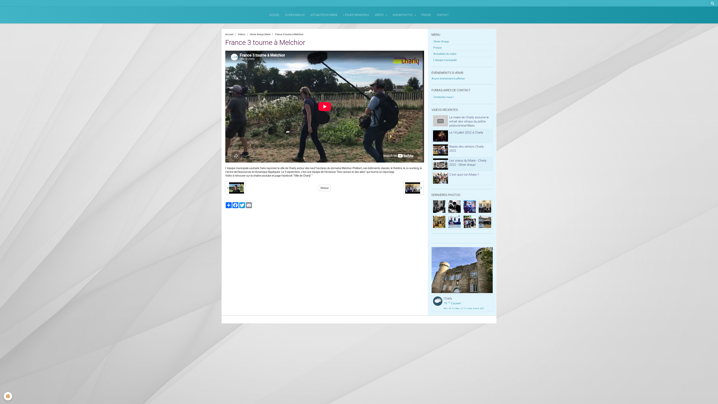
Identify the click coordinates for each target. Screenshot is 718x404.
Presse (426, 14)
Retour (325, 187)
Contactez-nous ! (443, 97)
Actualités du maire (324, 14)
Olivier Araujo (295, 14)
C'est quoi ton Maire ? (464, 174)
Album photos (403, 14)
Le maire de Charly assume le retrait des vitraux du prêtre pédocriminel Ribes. (469, 121)
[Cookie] (8, 396)
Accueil (274, 14)
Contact (443, 14)
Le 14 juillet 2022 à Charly (466, 132)
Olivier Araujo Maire (260, 34)
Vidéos (379, 14)
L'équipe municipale (356, 14)
